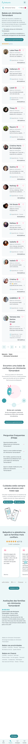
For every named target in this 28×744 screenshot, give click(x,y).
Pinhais (16, 647)
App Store (9, 502)
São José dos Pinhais (8, 661)
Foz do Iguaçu (14, 657)
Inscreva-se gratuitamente (14, 39)
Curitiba (4, 647)
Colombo (10, 647)
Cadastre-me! (14, 588)
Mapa (15, 736)
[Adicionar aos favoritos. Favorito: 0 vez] (23, 50)
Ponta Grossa (5, 657)
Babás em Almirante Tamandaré (11, 637)
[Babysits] (6, 2)
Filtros (23, 7)
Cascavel (21, 657)
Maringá (16, 655)
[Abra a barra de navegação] (24, 2)
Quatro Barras (17, 649)
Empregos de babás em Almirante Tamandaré (11, 640)
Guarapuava (11, 659)
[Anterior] (4, 347)
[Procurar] (3, 8)
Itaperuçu (21, 647)
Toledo (17, 661)
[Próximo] (24, 347)
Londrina (10, 655)
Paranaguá (19, 659)
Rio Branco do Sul (7, 649)
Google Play (20, 502)
